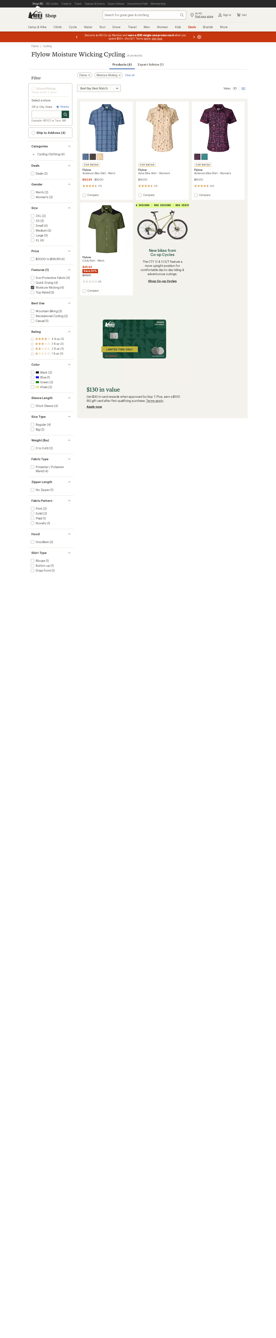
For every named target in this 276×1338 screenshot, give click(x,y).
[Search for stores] (65, 114)
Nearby (64, 106)
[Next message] (194, 37)
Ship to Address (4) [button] (50, 132)
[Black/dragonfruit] (197, 157)
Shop (50, 15)
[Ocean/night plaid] (85, 157)
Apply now (94, 406)
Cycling (47, 46)
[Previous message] (77, 37)
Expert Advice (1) (150, 64)
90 (243, 88)
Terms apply (154, 400)
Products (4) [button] (122, 64)
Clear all (129, 75)
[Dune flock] (100, 157)
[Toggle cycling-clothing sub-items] (33, 154)
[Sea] (204, 157)
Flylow (35, 46)
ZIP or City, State (42, 106)
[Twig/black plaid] (93, 157)
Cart (244, 15)
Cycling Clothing (48, 154)
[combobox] (144, 15)
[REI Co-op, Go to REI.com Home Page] (35, 15)
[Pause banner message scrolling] (198, 37)
